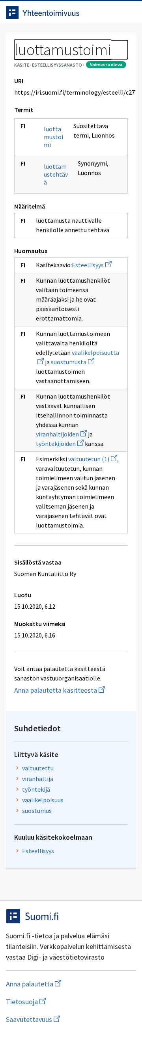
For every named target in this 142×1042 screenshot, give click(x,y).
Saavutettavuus (71, 1019)
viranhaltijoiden (61, 434)
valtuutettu (38, 768)
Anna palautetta (65, 984)
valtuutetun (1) (92, 459)
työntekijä (36, 789)
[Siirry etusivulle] (55, 12)
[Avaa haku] (112, 13)
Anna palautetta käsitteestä (71, 690)
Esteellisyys (92, 265)
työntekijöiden (60, 443)
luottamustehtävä (56, 174)
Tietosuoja (64, 1001)
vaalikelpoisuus (43, 800)
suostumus (37, 811)
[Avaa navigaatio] (128, 13)
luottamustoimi (53, 137)
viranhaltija (37, 779)
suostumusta (72, 362)
